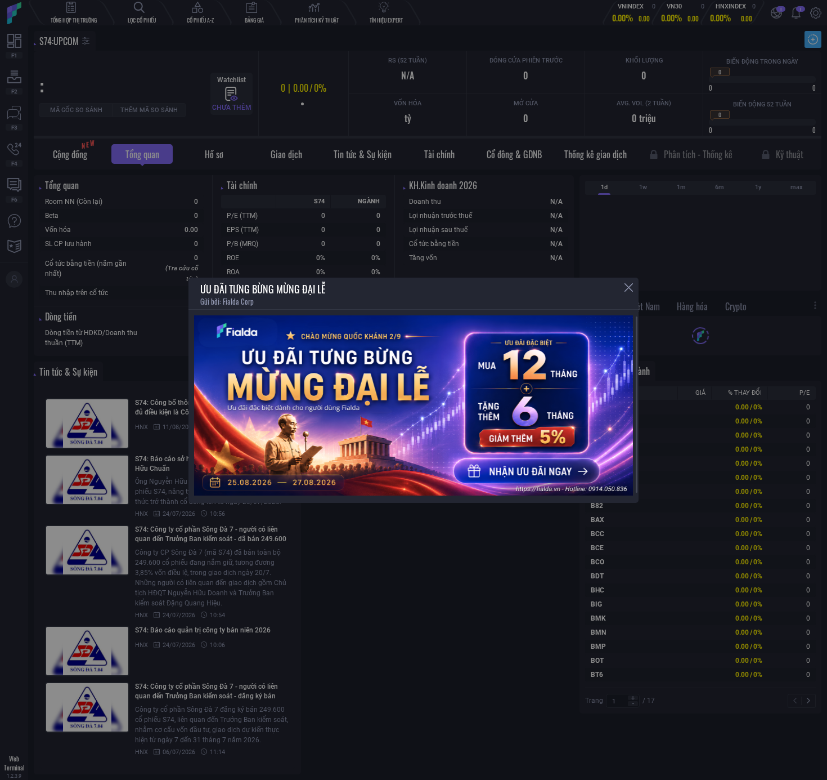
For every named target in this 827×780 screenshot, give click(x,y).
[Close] (628, 287)
